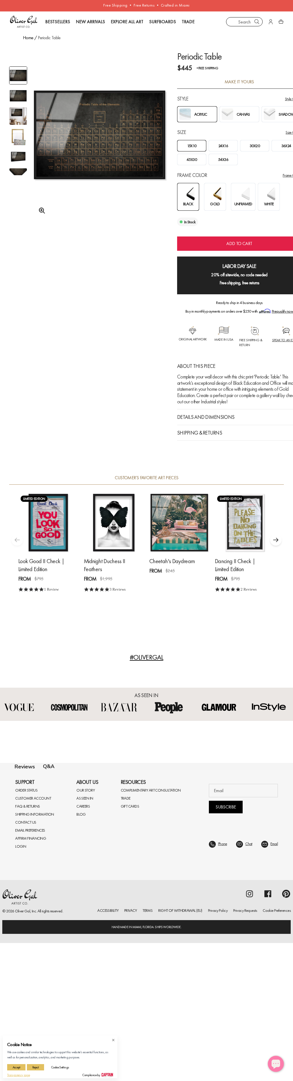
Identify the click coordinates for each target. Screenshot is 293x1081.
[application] (275, 1063)
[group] (99, 147)
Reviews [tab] (25, 766)
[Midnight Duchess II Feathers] (114, 523)
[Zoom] (40, 210)
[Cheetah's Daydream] (179, 523)
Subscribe (225, 945)
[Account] (271, 22)
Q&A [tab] (48, 766)
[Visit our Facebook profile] (267, 1031)
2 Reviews (249, 589)
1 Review (51, 589)
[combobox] (244, 21)
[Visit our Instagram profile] (249, 1031)
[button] (276, 540)
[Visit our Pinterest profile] (286, 1031)
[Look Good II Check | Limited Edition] (48, 523)
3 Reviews (118, 589)
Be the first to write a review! (146, 882)
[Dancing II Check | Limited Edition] (245, 523)
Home (28, 38)
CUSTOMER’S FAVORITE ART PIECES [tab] (147, 478)
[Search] (257, 22)
